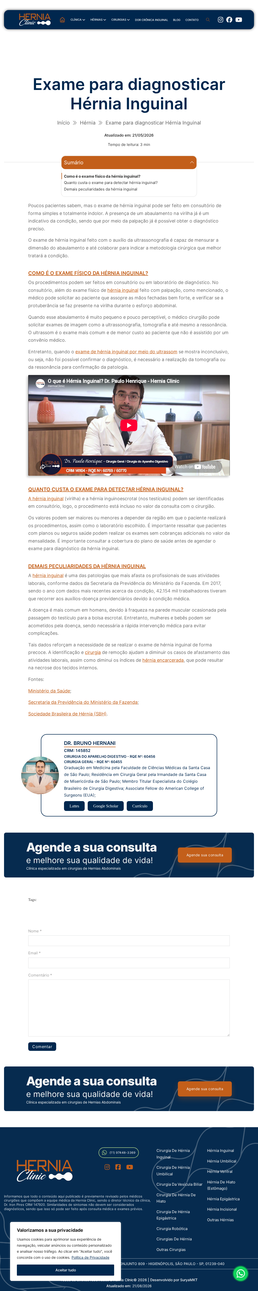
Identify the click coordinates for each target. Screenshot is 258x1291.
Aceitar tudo (65, 1270)
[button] (129, 162)
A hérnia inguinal (45, 498)
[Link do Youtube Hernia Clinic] (239, 19)
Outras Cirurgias (171, 1249)
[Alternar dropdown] (83, 19)
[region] (65, 1251)
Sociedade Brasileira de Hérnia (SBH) (67, 713)
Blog (176, 20)
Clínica (76, 19)
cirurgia (93, 652)
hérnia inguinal (122, 290)
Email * (34, 953)
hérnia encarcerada (163, 660)
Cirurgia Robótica (171, 1228)
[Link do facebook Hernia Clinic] (118, 1167)
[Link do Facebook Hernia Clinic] (229, 19)
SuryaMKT (189, 1280)
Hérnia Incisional (222, 1209)
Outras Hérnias (220, 1219)
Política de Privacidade (90, 1257)
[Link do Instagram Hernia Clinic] (220, 19)
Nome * (35, 931)
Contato (192, 20)
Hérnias (96, 19)
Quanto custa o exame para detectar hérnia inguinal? (111, 182)
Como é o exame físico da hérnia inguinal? (102, 176)
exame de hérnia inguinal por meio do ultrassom (126, 351)
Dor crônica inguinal (151, 20)
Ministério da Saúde (49, 691)
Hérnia (87, 123)
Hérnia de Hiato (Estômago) (221, 1185)
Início (63, 123)
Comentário (40, 975)
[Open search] (208, 19)
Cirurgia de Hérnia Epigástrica (173, 1215)
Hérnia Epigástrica (223, 1198)
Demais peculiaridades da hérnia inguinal (100, 189)
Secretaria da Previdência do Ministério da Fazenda (83, 702)
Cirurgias (118, 19)
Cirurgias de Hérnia (174, 1239)
